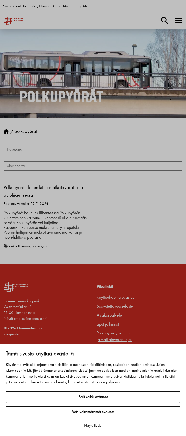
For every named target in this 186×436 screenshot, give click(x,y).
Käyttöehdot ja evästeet (116, 297)
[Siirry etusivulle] (6, 131)
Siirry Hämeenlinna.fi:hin (49, 6)
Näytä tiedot (93, 426)
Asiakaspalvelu (109, 315)
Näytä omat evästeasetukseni (25, 319)
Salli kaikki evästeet (93, 397)
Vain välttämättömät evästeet (93, 412)
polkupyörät (40, 246)
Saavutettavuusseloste (115, 306)
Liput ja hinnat (108, 324)
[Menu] (178, 21)
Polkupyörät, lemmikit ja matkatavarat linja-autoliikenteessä (114, 340)
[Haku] (164, 21)
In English (80, 6)
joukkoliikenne (19, 246)
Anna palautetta (14, 6)
